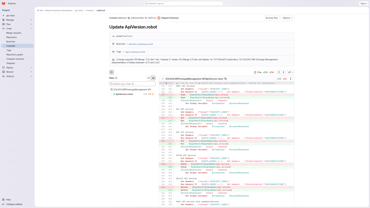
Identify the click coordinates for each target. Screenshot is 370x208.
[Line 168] (162, 198)
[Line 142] (162, 112)
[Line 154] (162, 152)
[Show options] (290, 79)
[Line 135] (162, 89)
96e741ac (127, 36)
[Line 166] (162, 193)
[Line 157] (162, 161)
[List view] (148, 78)
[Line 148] (162, 132)
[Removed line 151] (162, 141)
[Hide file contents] (162, 79)
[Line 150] (162, 138)
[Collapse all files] (283, 72)
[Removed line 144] (162, 118)
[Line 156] (162, 158)
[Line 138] (162, 100)
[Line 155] (162, 155)
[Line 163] (162, 181)
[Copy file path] (225, 79)
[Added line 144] (169, 120)
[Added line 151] (169, 144)
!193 (181, 59)
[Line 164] (162, 184)
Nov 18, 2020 (146, 18)
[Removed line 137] (162, 94)
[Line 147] (162, 129)
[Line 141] (162, 109)
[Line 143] (162, 115)
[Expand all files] (278, 72)
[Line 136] (162, 92)
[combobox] (290, 72)
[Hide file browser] (111, 72)
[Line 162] (162, 178)
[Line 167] (162, 196)
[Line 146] (162, 126)
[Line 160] (162, 172)
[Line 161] (162, 175)
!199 (136, 59)
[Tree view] (153, 78)
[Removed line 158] (162, 164)
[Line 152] (162, 146)
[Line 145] (162, 123)
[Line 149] (162, 135)
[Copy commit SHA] (129, 18)
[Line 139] (162, 103)
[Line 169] (162, 201)
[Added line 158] (169, 167)
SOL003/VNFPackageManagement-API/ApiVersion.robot (194, 79)
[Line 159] (162, 170)
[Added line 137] (169, 97)
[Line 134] (162, 86)
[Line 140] (162, 106)
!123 (241, 59)
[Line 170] (162, 204)
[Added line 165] (169, 190)
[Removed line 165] (162, 187)
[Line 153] (162, 149)
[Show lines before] (166, 83)
